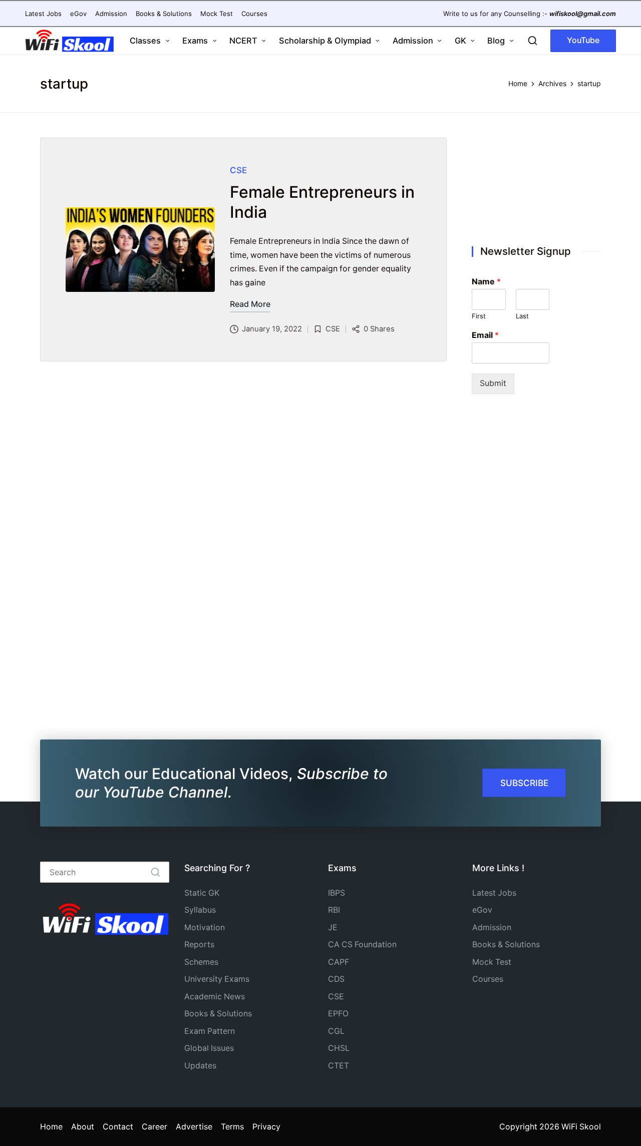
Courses (487, 979)
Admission (491, 927)
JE (333, 927)
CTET (338, 1065)
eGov (482, 910)
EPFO (338, 1013)
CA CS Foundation (362, 944)
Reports (199, 944)
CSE (238, 170)
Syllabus (200, 910)
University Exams (216, 979)
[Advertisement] (536, 181)
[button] (583, 41)
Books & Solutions (218, 1013)
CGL (336, 1031)
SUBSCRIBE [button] (524, 783)
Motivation (204, 927)
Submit (493, 383)
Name (486, 281)
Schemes (201, 962)
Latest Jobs (494, 893)
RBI (334, 910)
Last (522, 316)
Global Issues (209, 1048)
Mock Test (491, 962)
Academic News (214, 996)
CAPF (338, 962)
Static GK (201, 893)
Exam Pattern (209, 1031)
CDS (336, 979)
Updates (200, 1065)
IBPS (336, 893)
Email (485, 335)
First (479, 316)
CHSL (339, 1048)
